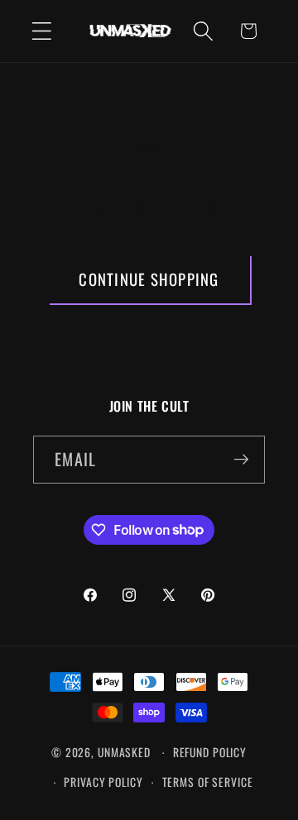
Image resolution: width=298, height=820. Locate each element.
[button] (42, 31)
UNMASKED (124, 752)
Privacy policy (103, 782)
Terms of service (207, 782)
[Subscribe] (241, 460)
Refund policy (210, 752)
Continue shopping (149, 279)
